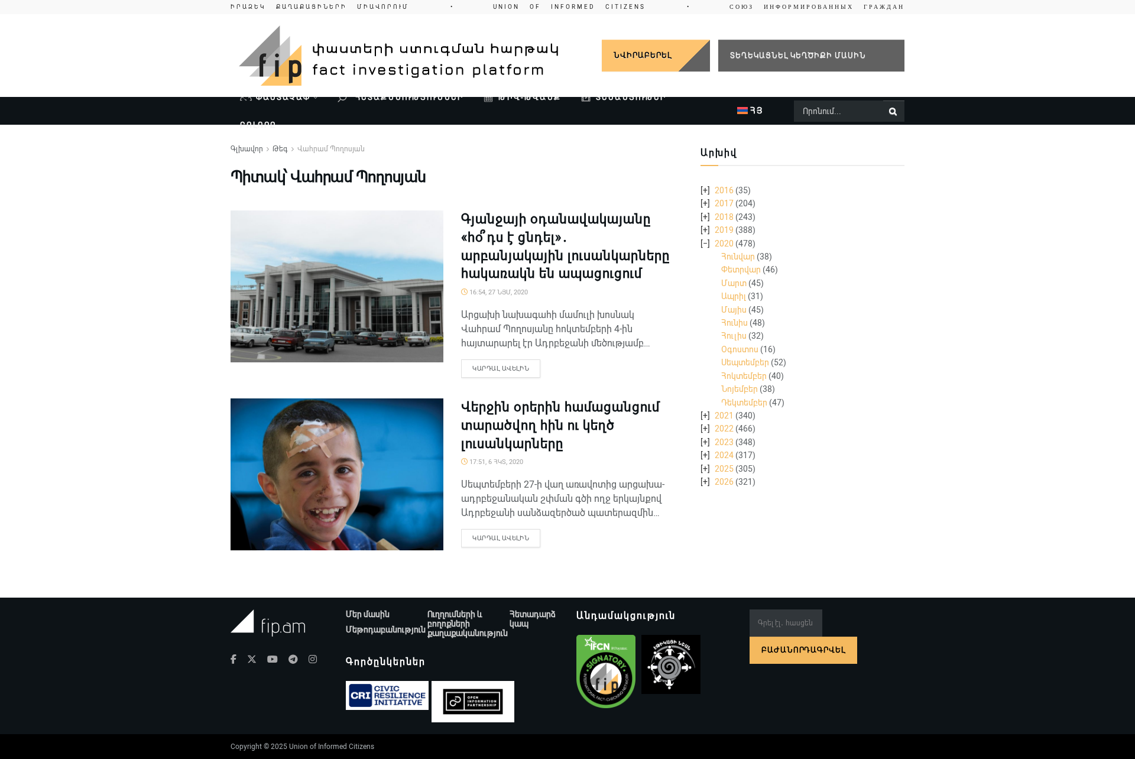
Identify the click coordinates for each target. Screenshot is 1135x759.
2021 (724, 415)
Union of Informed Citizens (331, 746)
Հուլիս (734, 335)
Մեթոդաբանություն (386, 629)
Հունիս (734, 322)
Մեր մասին (368, 614)
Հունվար (738, 256)
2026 (724, 481)
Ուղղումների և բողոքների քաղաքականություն (467, 623)
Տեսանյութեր (631, 97)
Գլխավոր (247, 149)
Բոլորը (258, 125)
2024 (724, 455)
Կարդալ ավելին (500, 368)
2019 (724, 230)
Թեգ (280, 149)
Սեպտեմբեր (745, 362)
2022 (724, 428)
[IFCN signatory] (605, 671)
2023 (724, 442)
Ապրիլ (733, 296)
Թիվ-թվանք (529, 97)
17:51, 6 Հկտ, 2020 (495, 462)
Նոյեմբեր (739, 389)
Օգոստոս (739, 349)
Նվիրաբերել (643, 55)
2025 (724, 468)
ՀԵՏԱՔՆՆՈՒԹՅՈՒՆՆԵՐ (407, 97)
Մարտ (734, 283)
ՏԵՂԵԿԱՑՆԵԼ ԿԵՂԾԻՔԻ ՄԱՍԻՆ (798, 55)
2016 (724, 190)
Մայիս (734, 309)
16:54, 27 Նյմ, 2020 (498, 292)
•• (567, 7)
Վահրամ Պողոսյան (331, 149)
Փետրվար (741, 269)
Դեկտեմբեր (744, 402)
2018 (724, 217)
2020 (724, 243)
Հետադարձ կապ (533, 618)
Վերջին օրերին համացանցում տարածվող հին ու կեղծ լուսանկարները (560, 425)
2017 (724, 203)
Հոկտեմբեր (744, 376)
